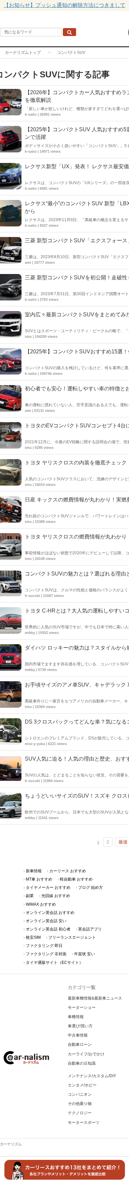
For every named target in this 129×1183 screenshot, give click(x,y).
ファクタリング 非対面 (46, 954)
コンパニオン (80, 1094)
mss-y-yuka (35, 744)
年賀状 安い (84, 954)
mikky (30, 633)
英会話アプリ (90, 929)
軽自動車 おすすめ (76, 879)
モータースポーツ (84, 1122)
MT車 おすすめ (39, 879)
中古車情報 (78, 1035)
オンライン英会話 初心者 (48, 929)
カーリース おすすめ (67, 871)
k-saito (31, 225)
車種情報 (76, 1016)
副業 (30, 895)
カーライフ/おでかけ (86, 1054)
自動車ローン (80, 1044)
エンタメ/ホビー (82, 1085)
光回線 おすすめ (55, 895)
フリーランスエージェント (72, 937)
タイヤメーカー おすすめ (48, 887)
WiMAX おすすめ (41, 904)
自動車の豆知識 (82, 1063)
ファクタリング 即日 (44, 945)
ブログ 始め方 (90, 887)
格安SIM (33, 937)
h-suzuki (32, 596)
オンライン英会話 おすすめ (50, 912)
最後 (123, 842)
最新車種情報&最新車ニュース (95, 998)
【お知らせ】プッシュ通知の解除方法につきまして (64, 5)
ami (28, 262)
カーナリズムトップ (23, 52)
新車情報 (34, 871)
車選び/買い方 (80, 1026)
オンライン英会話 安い (46, 921)
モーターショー (82, 1007)
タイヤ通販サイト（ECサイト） (54, 962)
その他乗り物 (80, 1103)
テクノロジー (80, 1113)
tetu (28, 336)
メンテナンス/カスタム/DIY (92, 1076)
